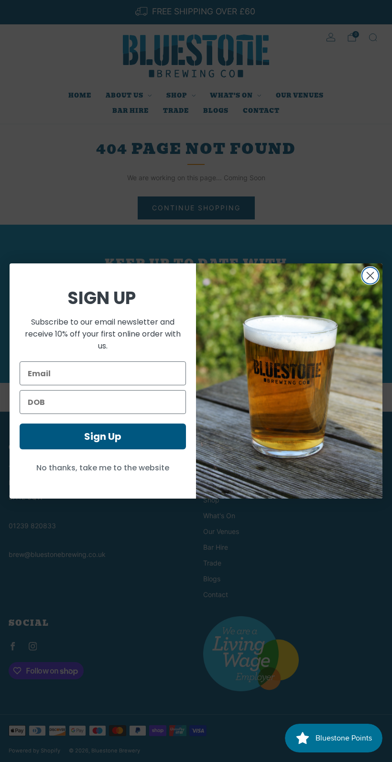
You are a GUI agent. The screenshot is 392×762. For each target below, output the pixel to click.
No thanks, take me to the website (102, 467)
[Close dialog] (370, 275)
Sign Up (102, 436)
